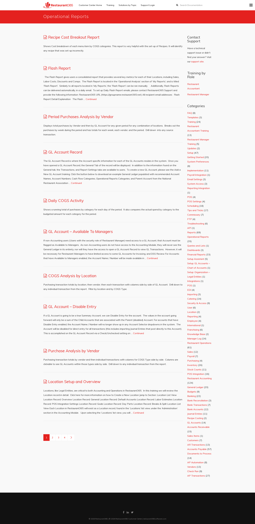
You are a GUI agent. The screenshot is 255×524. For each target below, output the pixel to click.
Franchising (193, 329)
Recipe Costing (195, 418)
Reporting (192, 316)
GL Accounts (194, 422)
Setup (190, 152)
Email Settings (194, 179)
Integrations (193, 281)
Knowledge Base (196, 334)
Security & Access (196, 303)
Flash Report (59, 68)
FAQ (189, 112)
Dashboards (193, 250)
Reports (191, 232)
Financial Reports (196, 254)
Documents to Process (199, 453)
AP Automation (195, 462)
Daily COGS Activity (66, 200)
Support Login (148, 5)
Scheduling (193, 205)
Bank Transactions (197, 404)
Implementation (195, 170)
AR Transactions (196, 444)
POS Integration (195, 373)
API (189, 227)
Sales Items (193, 435)
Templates (192, 117)
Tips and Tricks (195, 210)
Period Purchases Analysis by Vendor (80, 116)
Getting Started (195, 157)
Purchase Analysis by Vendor (73, 350)
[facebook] (123, 512)
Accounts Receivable (198, 427)
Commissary (193, 214)
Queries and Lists (196, 245)
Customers (193, 440)
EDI (189, 289)
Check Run (193, 471)
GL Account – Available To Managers (80, 231)
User (189, 307)
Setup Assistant (195, 258)
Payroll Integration (197, 174)
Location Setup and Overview (74, 381)
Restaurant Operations (199, 342)
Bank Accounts (195, 409)
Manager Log (194, 338)
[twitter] (132, 512)
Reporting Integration (198, 188)
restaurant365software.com (154, 519)
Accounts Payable (197, 449)
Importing (192, 294)
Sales (190, 351)
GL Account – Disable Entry (72, 306)
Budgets (191, 391)
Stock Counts (194, 369)
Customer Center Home (90, 5)
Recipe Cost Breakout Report (73, 37)
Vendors (191, 466)
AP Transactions (196, 475)
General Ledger (195, 387)
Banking (191, 396)
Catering (191, 298)
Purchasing (193, 360)
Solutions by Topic (127, 5)
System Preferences (198, 161)
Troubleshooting (195, 223)
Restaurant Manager (198, 94)
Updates (191, 148)
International (194, 325)
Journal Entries (194, 413)
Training (110, 5)
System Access (195, 183)
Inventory (192, 365)
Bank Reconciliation (197, 400)
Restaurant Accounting (199, 378)
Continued (91, 99)
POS (189, 197)
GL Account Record (65, 152)
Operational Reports (198, 236)
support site (197, 61)
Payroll (190, 356)
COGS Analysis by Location (72, 275)
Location (191, 312)
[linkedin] (127, 512)
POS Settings (194, 201)
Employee (192, 320)
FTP (189, 219)
